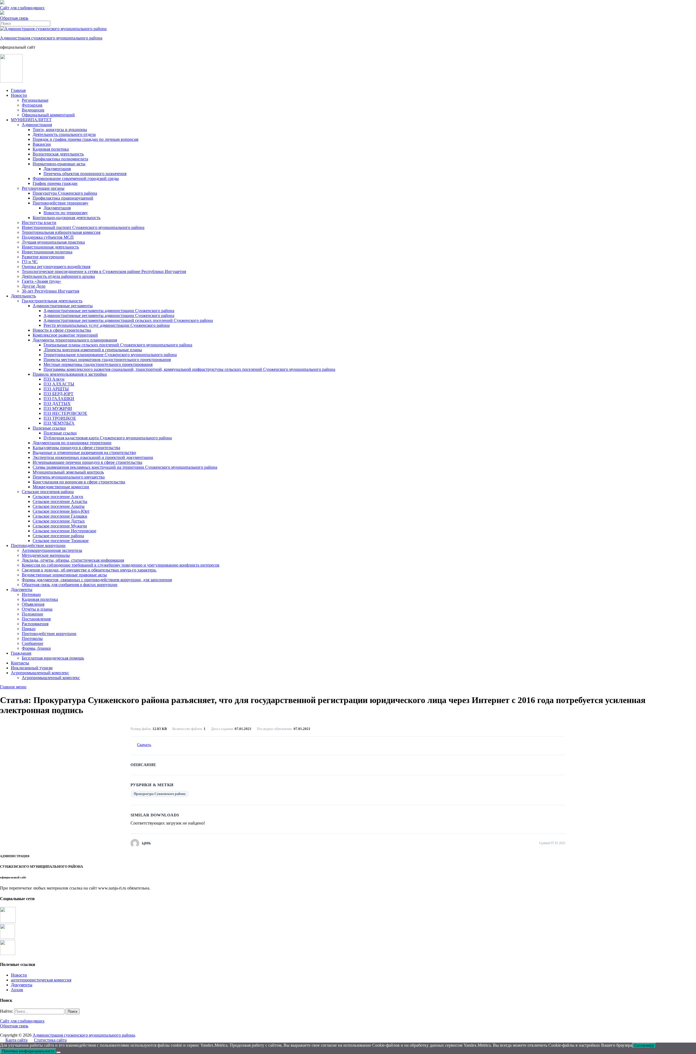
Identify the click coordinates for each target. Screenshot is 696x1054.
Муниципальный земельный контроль (68, 472)
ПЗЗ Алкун (54, 379)
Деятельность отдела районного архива (58, 276)
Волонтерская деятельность (58, 154)
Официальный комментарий (48, 115)
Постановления (36, 619)
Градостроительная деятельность (52, 301)
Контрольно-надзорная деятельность (66, 217)
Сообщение (32, 643)
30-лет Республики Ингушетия (50, 291)
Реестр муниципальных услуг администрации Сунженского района (107, 325)
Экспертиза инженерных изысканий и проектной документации (93, 457)
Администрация (37, 124)
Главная (18, 90)
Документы (21, 589)
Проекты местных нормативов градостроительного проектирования (107, 359)
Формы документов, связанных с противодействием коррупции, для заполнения (97, 579)
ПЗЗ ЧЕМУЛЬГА (59, 423)
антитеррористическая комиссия (41, 980)
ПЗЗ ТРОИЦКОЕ (60, 418)
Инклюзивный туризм (31, 668)
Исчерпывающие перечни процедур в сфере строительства (87, 462)
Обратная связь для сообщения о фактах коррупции (69, 584)
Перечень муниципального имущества (69, 477)
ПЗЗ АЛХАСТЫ (59, 384)
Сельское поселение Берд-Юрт (61, 511)
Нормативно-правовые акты (59, 163)
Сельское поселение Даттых (59, 521)
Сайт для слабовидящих (22, 1021)
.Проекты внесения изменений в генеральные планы (93, 349)
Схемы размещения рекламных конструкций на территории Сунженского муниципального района (125, 467)
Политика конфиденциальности (28, 1051)
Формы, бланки (36, 648)
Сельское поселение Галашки (60, 516)
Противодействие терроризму (60, 203)
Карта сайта (16, 1040)
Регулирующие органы (43, 188)
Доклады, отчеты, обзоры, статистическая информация (73, 560)
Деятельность (23, 296)
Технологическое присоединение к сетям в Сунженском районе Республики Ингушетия (104, 271)
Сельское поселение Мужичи (60, 526)
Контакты (20, 663)
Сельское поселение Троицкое (61, 540)
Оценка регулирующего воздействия (56, 266)
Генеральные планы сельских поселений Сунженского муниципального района (118, 345)
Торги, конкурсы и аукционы (60, 129)
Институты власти (39, 222)
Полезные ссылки (49, 428)
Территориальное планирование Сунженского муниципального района (110, 354)
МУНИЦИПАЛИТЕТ (31, 119)
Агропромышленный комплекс (40, 672)
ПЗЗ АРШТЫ (56, 389)
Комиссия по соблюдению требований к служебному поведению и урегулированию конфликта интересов (120, 565)
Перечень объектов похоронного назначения (85, 173)
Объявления (33, 604)
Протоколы (32, 638)
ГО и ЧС (30, 261)
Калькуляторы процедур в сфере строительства (76, 447)
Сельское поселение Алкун (58, 496)
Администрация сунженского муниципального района (51, 38)
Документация (57, 168)
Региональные (35, 100)
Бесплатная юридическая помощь (53, 658)
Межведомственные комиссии (61, 486)
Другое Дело (33, 286)
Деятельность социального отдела (64, 134)
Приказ (28, 628)
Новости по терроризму (66, 212)
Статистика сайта (50, 1040)
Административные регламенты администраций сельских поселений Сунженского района (128, 320)
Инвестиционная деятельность (50, 247)
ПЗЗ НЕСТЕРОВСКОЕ (65, 413)
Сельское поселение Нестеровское (64, 530)
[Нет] (58, 1052)
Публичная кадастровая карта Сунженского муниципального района (108, 438)
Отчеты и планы (37, 609)
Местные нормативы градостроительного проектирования (98, 364)
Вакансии (42, 144)
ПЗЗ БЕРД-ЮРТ (58, 393)
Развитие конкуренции (43, 256)
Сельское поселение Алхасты (60, 501)
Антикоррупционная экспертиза (52, 550)
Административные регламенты (63, 305)
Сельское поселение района (58, 535)
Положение (32, 614)
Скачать (144, 744)
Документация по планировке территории (72, 442)
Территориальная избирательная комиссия (61, 232)
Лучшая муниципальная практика (53, 242)
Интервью (31, 594)
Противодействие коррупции (38, 545)
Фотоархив (32, 105)
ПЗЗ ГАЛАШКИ (59, 398)
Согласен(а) (644, 1045)
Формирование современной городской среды (76, 178)
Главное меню (13, 687)
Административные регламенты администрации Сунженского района (109, 310)
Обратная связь (14, 18)
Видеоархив (33, 110)
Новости (19, 95)
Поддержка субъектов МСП (48, 237)
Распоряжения (35, 623)
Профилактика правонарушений (63, 198)
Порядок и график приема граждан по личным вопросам (85, 139)
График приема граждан (55, 183)
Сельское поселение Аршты (59, 506)
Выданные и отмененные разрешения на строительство (84, 452)
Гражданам (21, 653)
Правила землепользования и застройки (70, 374)
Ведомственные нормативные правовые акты (64, 575)
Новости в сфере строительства (62, 330)
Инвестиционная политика (47, 252)
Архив (17, 989)
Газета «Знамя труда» (41, 281)
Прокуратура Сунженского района (65, 193)
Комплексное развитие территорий (65, 335)
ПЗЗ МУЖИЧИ (58, 408)
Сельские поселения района (48, 491)
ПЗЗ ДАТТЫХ (57, 403)
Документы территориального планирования (75, 340)
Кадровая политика (51, 149)
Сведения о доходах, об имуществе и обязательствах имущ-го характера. (89, 570)
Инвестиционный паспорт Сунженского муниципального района (83, 227)
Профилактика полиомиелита (60, 159)
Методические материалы (46, 555)
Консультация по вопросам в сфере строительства (79, 482)
